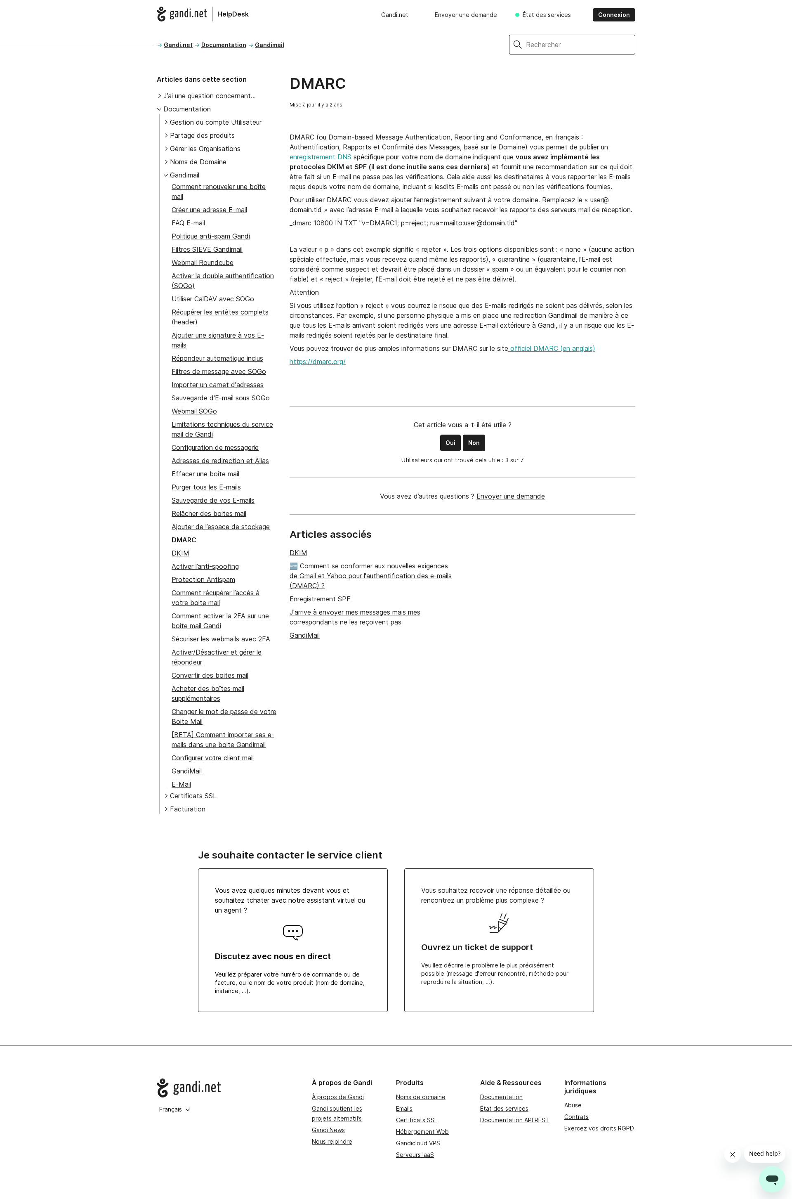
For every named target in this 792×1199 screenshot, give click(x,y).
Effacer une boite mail (205, 474)
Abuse (573, 1105)
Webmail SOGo (194, 411)
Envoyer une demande (466, 14)
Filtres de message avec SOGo (219, 371)
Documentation (223, 44)
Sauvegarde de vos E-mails (213, 500)
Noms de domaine (421, 1096)
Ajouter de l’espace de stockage (221, 527)
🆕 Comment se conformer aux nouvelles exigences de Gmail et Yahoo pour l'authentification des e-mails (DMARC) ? (371, 576)
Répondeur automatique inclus (217, 358)
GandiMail (187, 771)
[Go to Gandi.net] (228, 1087)
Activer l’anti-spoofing (205, 566)
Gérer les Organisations (205, 148)
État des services (547, 14)
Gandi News (328, 1129)
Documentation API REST (514, 1119)
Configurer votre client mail (213, 758)
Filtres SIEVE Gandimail (207, 249)
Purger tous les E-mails (206, 487)
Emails (404, 1108)
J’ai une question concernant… (209, 96)
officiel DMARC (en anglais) (551, 348)
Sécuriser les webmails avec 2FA (221, 639)
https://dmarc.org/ (318, 361)
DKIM (180, 553)
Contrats (576, 1116)
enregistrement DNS (320, 157)
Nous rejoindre (332, 1141)
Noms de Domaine (198, 162)
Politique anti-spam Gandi (211, 236)
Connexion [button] (614, 14)
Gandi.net (394, 14)
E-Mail (181, 784)
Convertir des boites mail (210, 675)
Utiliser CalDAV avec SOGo (213, 299)
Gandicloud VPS (418, 1143)
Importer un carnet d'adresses (218, 385)
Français (170, 1109)
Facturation (187, 809)
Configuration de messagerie (215, 447)
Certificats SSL (193, 796)
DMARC (184, 540)
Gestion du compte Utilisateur (216, 122)
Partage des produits (202, 135)
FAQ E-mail (188, 223)
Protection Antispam (203, 579)
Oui (450, 442)
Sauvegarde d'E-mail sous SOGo (221, 398)
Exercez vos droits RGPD (599, 1128)
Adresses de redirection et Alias (220, 460)
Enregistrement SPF (320, 599)
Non (474, 442)
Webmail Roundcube (202, 262)
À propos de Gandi (338, 1096)
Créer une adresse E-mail (209, 210)
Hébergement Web (422, 1131)
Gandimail (269, 44)
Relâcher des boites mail (209, 513)
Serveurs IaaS (415, 1154)
